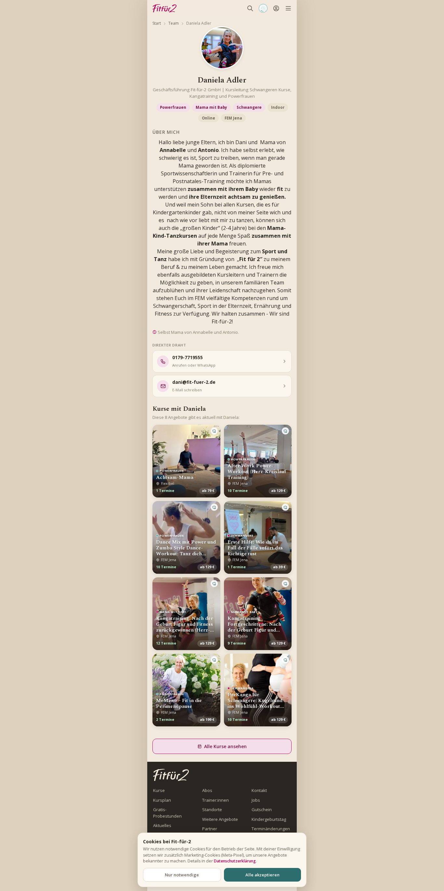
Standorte (212, 809)
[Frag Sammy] (263, 8)
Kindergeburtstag (269, 819)
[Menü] (288, 8)
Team (173, 23)
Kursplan (162, 800)
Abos (207, 790)
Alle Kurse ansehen (225, 746)
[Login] (276, 8)
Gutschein (262, 809)
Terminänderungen (271, 829)
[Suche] (250, 8)
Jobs (256, 800)
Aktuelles (162, 825)
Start (156, 23)
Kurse (159, 790)
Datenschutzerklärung (235, 861)
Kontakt (259, 790)
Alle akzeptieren (262, 875)
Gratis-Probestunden (167, 813)
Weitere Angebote (220, 819)
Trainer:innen (215, 800)
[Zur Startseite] (171, 775)
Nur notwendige (182, 875)
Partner (209, 829)
